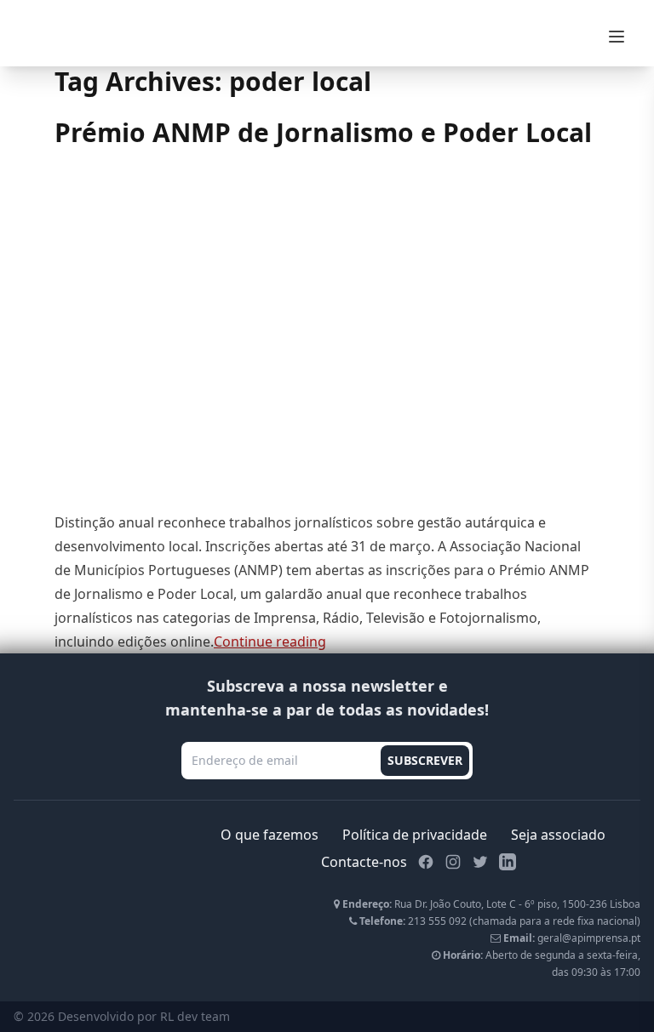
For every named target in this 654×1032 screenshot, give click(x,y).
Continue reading (270, 641)
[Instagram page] (453, 861)
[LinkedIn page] (507, 861)
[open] (617, 37)
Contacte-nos (364, 861)
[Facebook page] (425, 861)
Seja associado (558, 834)
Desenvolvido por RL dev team (144, 1016)
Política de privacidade (414, 834)
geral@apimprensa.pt (588, 938)
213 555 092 (437, 921)
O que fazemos (269, 834)
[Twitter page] (480, 861)
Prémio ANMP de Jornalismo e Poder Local (323, 132)
